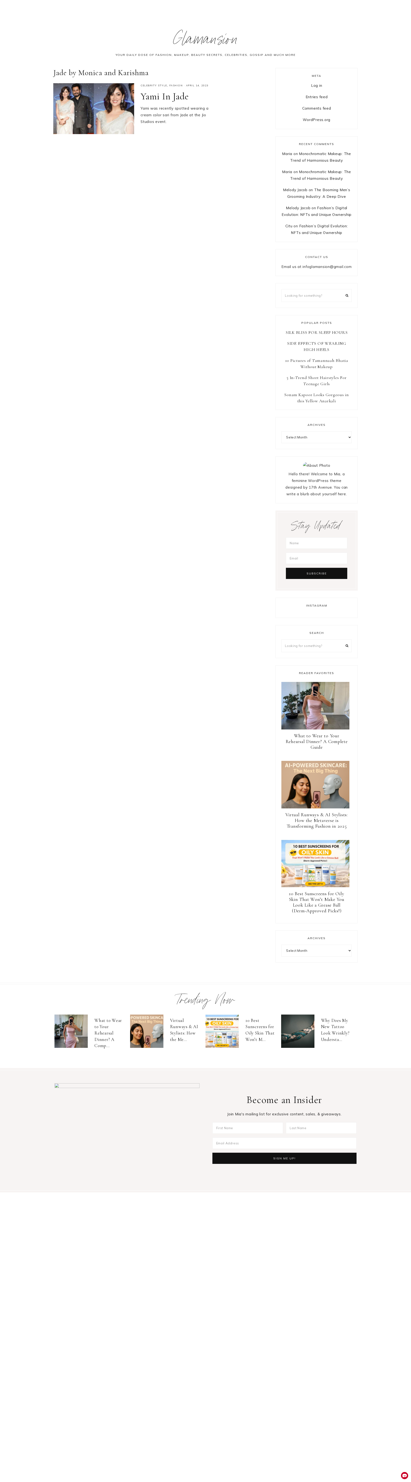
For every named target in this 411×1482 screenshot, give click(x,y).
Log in (316, 85)
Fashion (176, 85)
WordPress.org (316, 119)
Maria (287, 153)
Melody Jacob (295, 190)
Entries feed (317, 97)
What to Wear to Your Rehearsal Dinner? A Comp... (108, 1033)
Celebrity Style (154, 85)
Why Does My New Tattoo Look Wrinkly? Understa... (335, 1030)
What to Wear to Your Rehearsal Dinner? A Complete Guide (317, 741)
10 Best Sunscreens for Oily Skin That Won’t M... (260, 1030)
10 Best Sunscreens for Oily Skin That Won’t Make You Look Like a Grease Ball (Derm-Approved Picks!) (316, 902)
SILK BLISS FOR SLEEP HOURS (317, 332)
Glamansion (205, 41)
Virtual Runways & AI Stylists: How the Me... (184, 1030)
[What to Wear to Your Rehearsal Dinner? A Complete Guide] (73, 1031)
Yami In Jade (165, 96)
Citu (289, 226)
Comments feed (316, 108)
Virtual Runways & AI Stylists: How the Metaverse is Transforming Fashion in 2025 (316, 820)
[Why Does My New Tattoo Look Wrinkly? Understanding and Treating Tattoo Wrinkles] (300, 1031)
